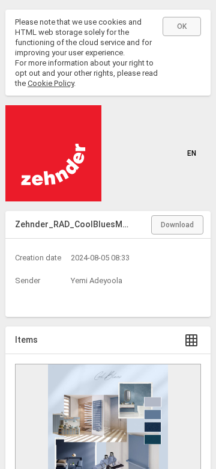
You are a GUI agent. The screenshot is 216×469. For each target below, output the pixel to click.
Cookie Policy (51, 83)
